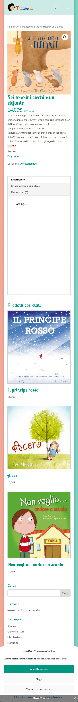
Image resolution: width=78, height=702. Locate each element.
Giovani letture (15, 631)
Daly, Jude (13, 156)
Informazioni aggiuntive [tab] (25, 185)
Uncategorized (23, 26)
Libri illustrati (14, 637)
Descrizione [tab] (18, 179)
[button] (64, 37)
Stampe (11, 626)
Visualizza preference (39, 689)
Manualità (13, 642)
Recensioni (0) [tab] (19, 192)
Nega (39, 679)
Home (10, 26)
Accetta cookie (39, 669)
